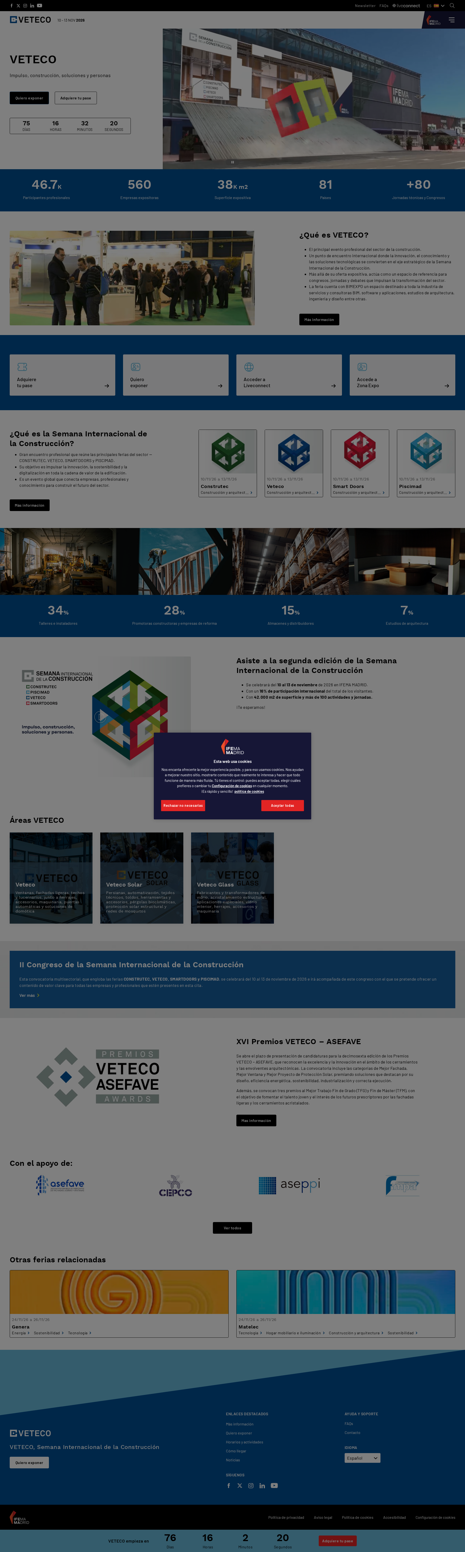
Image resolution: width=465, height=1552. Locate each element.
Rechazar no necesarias (183, 805)
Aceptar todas (282, 805)
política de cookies (249, 791)
